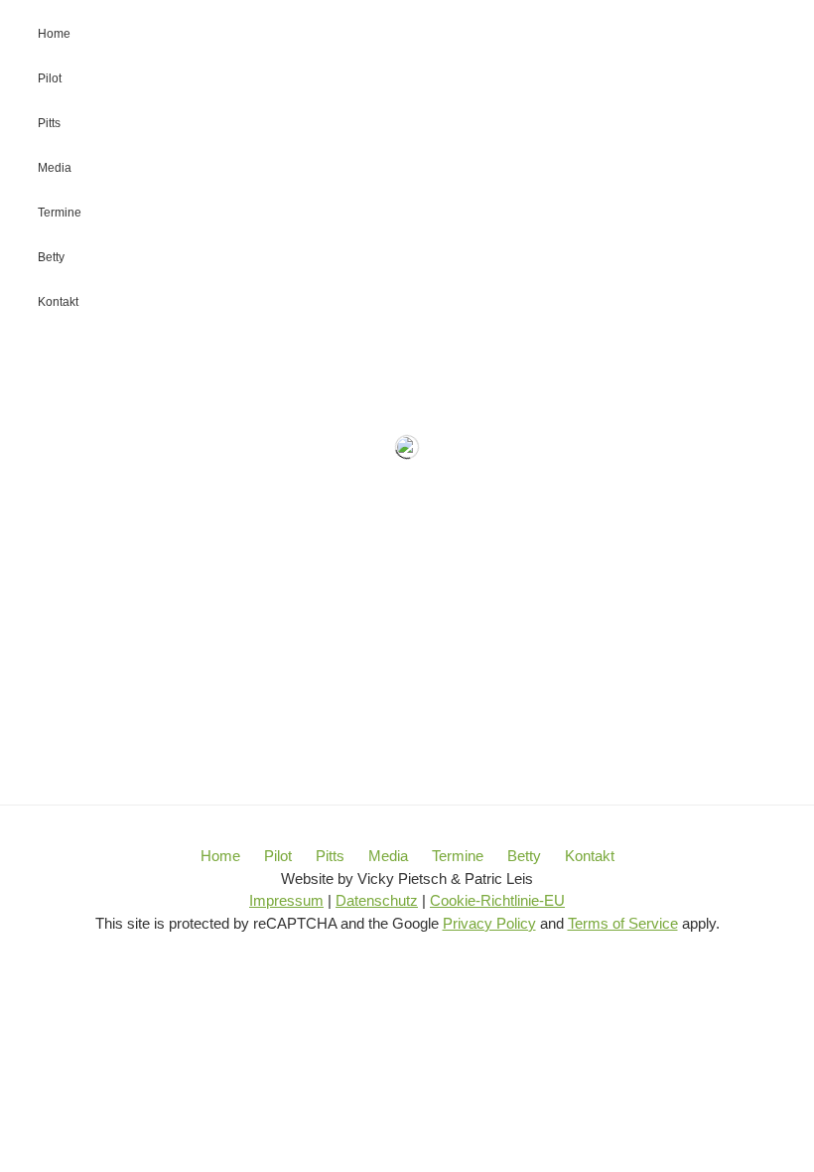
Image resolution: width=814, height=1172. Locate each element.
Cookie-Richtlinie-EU (497, 900)
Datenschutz (377, 900)
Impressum (286, 900)
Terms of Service (623, 923)
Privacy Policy (489, 923)
